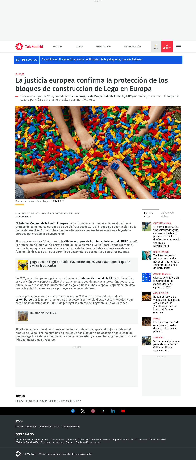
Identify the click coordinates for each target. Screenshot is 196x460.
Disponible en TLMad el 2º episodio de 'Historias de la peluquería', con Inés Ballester (92, 59)
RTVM (19, 421)
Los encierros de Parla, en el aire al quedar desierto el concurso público (146, 321)
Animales (158, 337)
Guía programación (71, 427)
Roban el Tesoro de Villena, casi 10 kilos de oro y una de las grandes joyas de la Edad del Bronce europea (146, 296)
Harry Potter (161, 252)
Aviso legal (58, 442)
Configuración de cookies (88, 442)
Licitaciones (141, 440)
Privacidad (46, 442)
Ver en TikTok (103, 411)
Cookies (69, 442)
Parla (156, 318)
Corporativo (24, 434)
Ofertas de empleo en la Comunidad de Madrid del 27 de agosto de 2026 (146, 277)
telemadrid (25, 454)
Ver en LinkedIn (113, 411)
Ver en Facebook (73, 411)
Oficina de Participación (26, 442)
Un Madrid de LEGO (23, 316)
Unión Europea (73, 401)
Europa (19, 74)
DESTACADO (29, 59)
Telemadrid (31, 427)
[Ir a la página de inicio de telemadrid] (29, 46)
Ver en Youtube (123, 411)
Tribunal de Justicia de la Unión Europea (35, 401)
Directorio (71, 440)
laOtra (56, 427)
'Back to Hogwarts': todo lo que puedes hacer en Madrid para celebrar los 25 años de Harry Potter (146, 255)
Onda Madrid (103, 46)
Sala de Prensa (22, 440)
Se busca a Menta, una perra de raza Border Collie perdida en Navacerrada (146, 340)
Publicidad (84, 440)
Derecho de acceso (100, 440)
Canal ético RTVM (158, 440)
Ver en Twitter (83, 411)
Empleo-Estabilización (123, 440)
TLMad (79, 46)
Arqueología (160, 293)
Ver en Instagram (93, 411)
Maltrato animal (162, 223)
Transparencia (57, 440)
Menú (178, 46)
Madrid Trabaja (161, 274)
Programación (132, 46)
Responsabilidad (40, 440)
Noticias (57, 46)
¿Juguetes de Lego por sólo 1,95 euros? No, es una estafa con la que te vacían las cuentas (23, 265)
